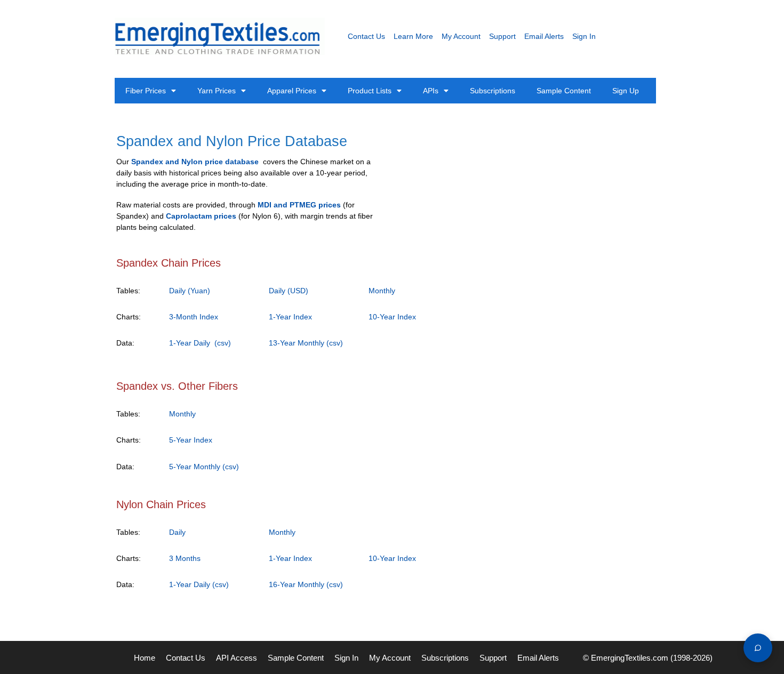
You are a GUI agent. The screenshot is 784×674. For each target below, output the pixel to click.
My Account (461, 36)
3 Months (185, 558)
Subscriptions (492, 90)
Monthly (382, 290)
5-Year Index (190, 440)
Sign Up (625, 90)
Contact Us (366, 36)
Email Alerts (544, 36)
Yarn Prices (216, 90)
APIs (430, 90)
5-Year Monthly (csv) (204, 466)
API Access (236, 657)
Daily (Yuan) (189, 290)
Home (144, 657)
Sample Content (564, 90)
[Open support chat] (757, 647)
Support (502, 36)
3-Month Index (193, 316)
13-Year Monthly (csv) (306, 343)
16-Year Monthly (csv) (306, 584)
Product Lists (369, 90)
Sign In (584, 36)
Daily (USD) (288, 290)
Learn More (413, 36)
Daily (177, 532)
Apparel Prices (291, 90)
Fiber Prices (145, 90)
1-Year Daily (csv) (200, 343)
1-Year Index (290, 316)
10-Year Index (392, 316)
